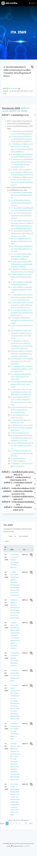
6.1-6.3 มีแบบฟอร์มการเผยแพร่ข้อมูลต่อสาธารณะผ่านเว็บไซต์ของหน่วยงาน (21, 203)
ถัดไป (30, 823)
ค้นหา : (7, 541)
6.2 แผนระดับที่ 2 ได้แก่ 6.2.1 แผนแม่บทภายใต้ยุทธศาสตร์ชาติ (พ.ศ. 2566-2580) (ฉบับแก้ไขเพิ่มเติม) (21, 392)
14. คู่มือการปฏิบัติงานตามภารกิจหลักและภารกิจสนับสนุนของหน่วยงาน (21, 277)
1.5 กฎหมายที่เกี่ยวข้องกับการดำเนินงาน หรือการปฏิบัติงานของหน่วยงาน (22, 445)
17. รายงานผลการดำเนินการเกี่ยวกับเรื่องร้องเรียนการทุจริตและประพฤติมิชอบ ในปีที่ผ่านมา (21, 256)
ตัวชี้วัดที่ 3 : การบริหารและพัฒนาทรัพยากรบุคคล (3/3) (18, 478)
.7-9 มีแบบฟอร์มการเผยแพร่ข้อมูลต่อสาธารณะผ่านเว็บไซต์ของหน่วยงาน (21, 195)
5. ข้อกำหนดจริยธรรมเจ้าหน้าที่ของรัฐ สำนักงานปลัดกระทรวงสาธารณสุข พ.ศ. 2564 (21, 410)
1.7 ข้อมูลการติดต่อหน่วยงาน (20, 433)
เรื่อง (12, 550)
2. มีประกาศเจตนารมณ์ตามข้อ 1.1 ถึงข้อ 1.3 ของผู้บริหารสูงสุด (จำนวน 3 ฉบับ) (15, 731)
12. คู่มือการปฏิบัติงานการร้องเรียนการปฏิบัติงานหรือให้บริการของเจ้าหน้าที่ (21, 289)
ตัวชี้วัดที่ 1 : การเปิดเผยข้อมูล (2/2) (15, 115)
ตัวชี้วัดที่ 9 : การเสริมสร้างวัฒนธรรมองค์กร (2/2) (18, 508)
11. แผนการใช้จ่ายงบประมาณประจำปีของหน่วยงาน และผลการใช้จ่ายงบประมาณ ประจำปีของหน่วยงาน (22, 305)
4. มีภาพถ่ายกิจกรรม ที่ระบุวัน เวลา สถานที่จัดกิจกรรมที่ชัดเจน (14, 675)
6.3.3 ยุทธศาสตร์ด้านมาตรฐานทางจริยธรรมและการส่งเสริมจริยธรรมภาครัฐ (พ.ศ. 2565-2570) (21, 353)
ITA (24, 550)
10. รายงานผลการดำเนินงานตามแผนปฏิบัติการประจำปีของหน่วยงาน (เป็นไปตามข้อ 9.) (22, 312)
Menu (33, 3)
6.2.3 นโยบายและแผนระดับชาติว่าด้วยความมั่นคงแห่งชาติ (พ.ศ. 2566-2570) (21, 376)
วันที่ (5, 548)
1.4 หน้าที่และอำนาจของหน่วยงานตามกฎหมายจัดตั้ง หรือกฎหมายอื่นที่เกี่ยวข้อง (22, 453)
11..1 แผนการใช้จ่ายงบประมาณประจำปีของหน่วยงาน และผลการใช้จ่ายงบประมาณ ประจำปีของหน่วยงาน (22, 297)
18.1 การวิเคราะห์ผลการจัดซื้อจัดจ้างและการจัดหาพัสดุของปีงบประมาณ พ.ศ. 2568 (22, 249)
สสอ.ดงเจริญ (11, 3)
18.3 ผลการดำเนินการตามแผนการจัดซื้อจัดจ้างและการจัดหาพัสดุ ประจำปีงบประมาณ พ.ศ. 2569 (22, 233)
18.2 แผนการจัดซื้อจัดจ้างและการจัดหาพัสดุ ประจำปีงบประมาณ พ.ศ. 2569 (21, 241)
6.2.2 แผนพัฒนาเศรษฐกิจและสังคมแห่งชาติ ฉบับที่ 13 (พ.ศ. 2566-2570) (22, 384)
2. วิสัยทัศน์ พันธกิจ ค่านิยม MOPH (22, 425)
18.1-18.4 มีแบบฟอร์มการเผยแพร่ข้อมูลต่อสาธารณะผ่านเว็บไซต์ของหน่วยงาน (21, 215)
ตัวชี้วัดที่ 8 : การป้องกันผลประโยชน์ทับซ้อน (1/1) (18, 503)
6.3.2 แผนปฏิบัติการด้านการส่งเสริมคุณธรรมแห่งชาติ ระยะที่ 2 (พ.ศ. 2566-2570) (22, 361)
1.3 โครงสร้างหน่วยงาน (18, 458)
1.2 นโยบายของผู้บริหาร (18, 461)
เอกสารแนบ (14, 88)
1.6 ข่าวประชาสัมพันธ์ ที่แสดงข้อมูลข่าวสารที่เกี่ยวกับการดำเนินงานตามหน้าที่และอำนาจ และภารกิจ (22, 438)
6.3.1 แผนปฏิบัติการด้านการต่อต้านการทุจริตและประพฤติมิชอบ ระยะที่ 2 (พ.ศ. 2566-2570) (22, 369)
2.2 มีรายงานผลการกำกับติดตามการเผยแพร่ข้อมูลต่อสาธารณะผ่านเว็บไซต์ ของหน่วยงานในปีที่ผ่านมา (21, 139)
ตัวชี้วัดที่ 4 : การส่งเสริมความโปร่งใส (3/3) (18, 484)
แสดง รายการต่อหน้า (18, 536)
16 (26, 823)
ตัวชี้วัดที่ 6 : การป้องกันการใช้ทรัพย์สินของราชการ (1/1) (18, 492)
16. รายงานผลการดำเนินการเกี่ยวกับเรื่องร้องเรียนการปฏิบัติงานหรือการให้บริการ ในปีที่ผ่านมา (21, 264)
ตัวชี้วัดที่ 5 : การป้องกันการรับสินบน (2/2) (18, 488)
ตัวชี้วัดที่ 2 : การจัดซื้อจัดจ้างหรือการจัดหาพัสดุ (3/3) (18, 473)
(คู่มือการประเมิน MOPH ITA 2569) (15, 110)
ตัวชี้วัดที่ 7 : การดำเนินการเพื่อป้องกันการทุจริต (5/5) (18, 498)
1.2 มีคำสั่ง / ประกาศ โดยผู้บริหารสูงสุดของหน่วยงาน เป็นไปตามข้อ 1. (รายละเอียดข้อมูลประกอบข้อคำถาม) (22, 172)
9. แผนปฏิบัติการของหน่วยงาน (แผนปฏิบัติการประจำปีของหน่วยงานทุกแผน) (22, 320)
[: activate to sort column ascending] (31, 548)
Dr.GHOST (26, 846)
